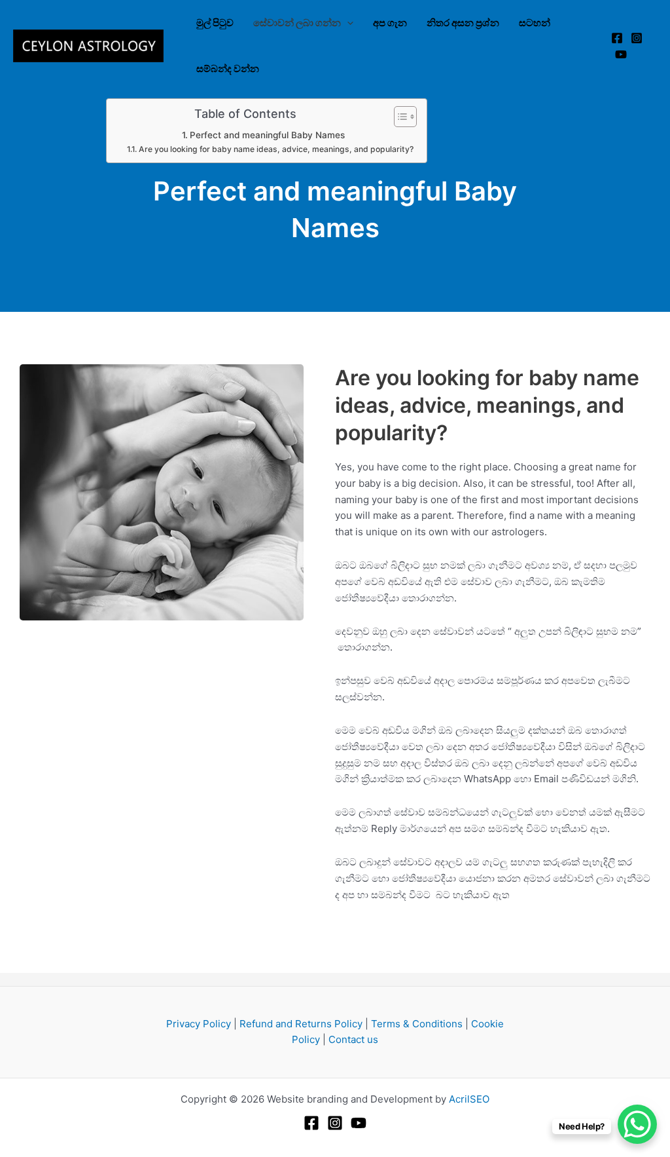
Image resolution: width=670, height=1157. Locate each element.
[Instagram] (637, 38)
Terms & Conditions (417, 1023)
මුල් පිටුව (215, 22)
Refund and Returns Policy (300, 1023)
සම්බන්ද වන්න (227, 68)
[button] (347, 23)
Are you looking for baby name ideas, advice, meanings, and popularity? (276, 149)
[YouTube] (621, 54)
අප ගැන (390, 22)
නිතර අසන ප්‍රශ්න (463, 22)
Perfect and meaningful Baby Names (267, 135)
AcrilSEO (469, 1099)
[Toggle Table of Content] (399, 116)
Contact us (353, 1039)
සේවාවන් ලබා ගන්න (297, 22)
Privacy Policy (198, 1023)
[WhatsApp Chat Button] (637, 1124)
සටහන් (534, 22)
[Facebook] (617, 38)
